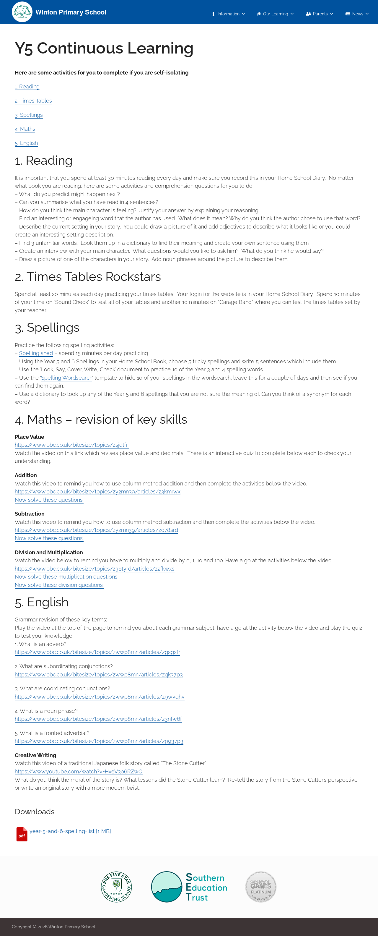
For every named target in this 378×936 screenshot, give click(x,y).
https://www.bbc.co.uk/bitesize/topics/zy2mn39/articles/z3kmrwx (97, 491)
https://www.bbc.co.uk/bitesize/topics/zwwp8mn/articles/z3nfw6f (98, 719)
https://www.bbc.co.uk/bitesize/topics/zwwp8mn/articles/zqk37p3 (99, 674)
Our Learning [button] (275, 14)
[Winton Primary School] (22, 11)
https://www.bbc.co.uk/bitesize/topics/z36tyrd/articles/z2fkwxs (95, 569)
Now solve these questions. (49, 500)
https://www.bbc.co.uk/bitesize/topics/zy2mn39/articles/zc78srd (96, 530)
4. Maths (25, 129)
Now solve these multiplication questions (66, 577)
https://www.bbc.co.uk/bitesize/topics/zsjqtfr (72, 445)
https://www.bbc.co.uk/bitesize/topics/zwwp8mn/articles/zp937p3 (99, 741)
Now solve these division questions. (59, 585)
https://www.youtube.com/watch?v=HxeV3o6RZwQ (79, 771)
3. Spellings (29, 115)
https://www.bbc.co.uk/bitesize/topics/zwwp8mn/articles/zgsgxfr (97, 652)
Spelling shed (36, 353)
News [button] (357, 14)
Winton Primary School (70, 12)
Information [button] (228, 14)
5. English (26, 143)
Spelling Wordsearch (66, 378)
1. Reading (27, 86)
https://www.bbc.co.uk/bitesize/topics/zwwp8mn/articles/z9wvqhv (100, 697)
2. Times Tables (33, 101)
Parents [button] (320, 14)
